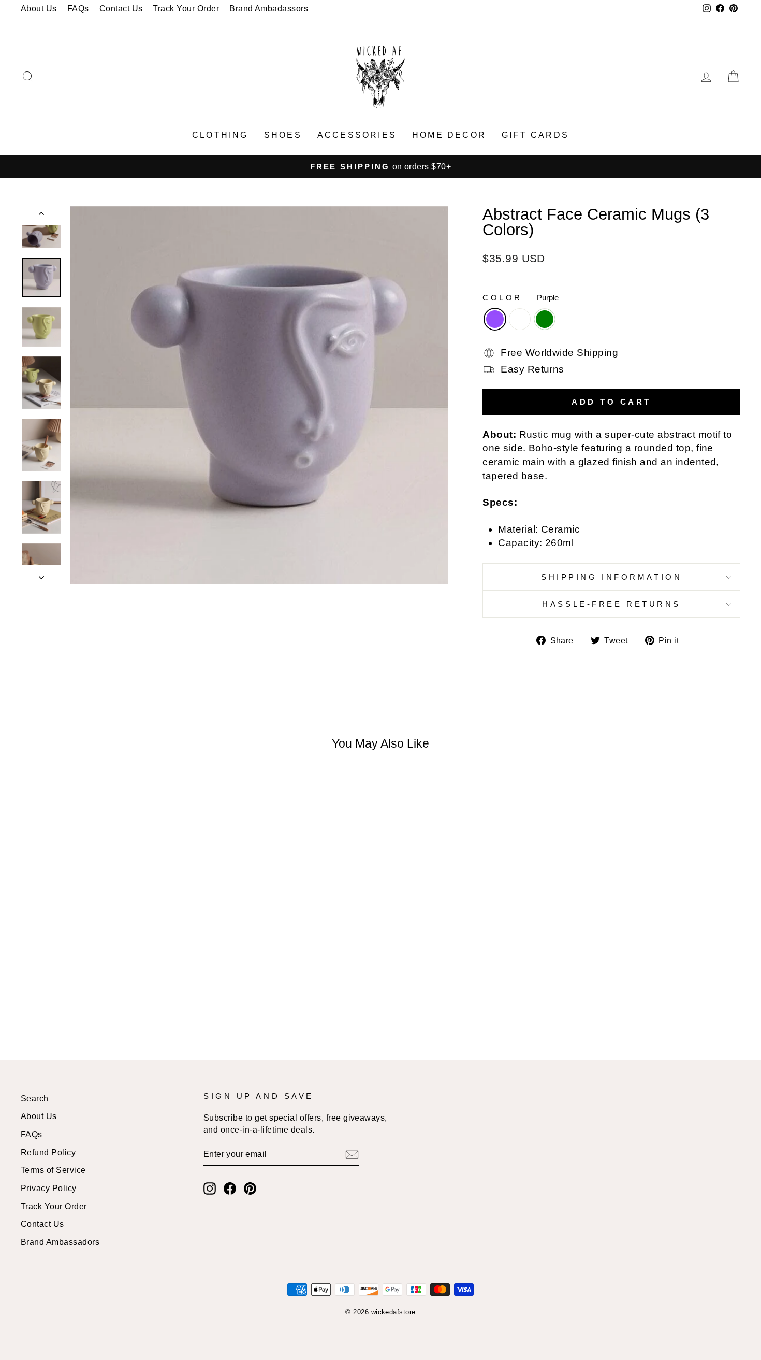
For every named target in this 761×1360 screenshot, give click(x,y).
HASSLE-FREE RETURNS (611, 603)
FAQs (78, 8)
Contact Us (121, 8)
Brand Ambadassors (268, 8)
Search (35, 1098)
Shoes (283, 135)
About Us (39, 8)
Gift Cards (535, 135)
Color (520, 297)
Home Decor (449, 135)
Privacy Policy (49, 1188)
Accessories (357, 135)
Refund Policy (48, 1152)
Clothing (220, 135)
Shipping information (611, 576)
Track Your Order (186, 8)
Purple (495, 319)
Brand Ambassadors (60, 1242)
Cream (519, 319)
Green (544, 319)
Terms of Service (53, 1170)
